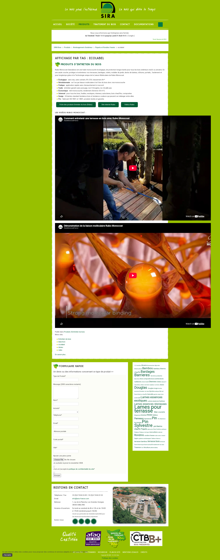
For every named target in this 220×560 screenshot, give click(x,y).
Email (55, 423)
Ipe (139, 397)
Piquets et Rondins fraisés (105, 47)
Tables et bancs (155, 438)
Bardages (148, 372)
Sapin (136, 438)
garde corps (157, 394)
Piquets (144, 429)
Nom (55, 400)
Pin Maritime (161, 419)
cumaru (157, 385)
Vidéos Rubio (129, 105)
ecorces (136, 391)
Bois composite (145, 379)
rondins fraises (149, 435)
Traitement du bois (104, 24)
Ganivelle (150, 394)
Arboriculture (138, 369)
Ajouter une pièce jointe (62, 456)
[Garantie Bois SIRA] (115, 538)
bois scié (154, 379)
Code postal (58, 439)
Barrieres (142, 375)
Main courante (159, 412)
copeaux (152, 385)
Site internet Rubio (108, 105)
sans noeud (161, 435)
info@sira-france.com (80, 499)
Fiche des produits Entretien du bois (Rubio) (76, 105)
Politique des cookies (110, 558)
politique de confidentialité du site (81, 469)
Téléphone (57, 415)
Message (67, 384)
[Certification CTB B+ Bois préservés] (146, 538)
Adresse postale (60, 431)
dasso (162, 385)
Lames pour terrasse (147, 409)
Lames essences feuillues (156, 401)
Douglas (141, 388)
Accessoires (151, 365)
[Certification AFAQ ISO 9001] (93, 538)
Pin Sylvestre (144, 423)
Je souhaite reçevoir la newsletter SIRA (68, 463)
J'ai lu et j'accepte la (74, 469)
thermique (141, 444)
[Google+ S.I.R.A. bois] (75, 521)
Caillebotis (138, 382)
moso (150, 414)
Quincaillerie (154, 432)
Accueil (57, 24)
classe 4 (163, 382)
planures (150, 429)
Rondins (139, 435)
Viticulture (146, 447)
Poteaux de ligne (144, 432)
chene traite (145, 382)
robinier (160, 432)
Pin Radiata (138, 422)
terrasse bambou (141, 441)
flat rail (162, 391)
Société (70, 24)
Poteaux (136, 432)
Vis (142, 447)
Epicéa (151, 391)
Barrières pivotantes (156, 376)
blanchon (61, 342)
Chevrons (153, 382)
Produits (84, 24)
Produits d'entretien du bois (81, 64)
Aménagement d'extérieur (82, 47)
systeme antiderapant (144, 438)
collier (142, 385)
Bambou (148, 368)
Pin (155, 418)
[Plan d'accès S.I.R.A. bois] (87, 521)
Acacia (144, 365)
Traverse (137, 447)
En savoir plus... (60, 354)
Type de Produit (59, 376)
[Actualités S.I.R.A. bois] (94, 521)
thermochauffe (148, 444)
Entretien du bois (64, 339)
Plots (154, 429)
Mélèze (155, 415)
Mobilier (144, 415)
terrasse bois (154, 441)
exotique (157, 391)
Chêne (159, 382)
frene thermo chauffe (140, 394)
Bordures (160, 379)
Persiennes (148, 419)
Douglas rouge (153, 388)
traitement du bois (158, 444)
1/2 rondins (138, 365)
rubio (60, 350)
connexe (147, 385)
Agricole (157, 365)
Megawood (137, 415)
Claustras (137, 385)
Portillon (158, 429)
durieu (60, 347)
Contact (125, 24)
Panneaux (139, 418)
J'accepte (7, 555)
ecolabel (61, 345)
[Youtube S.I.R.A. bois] (81, 521)
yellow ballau (154, 447)
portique (163, 429)
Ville (55, 448)
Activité (56, 408)
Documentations (144, 24)
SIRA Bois (57, 47)
